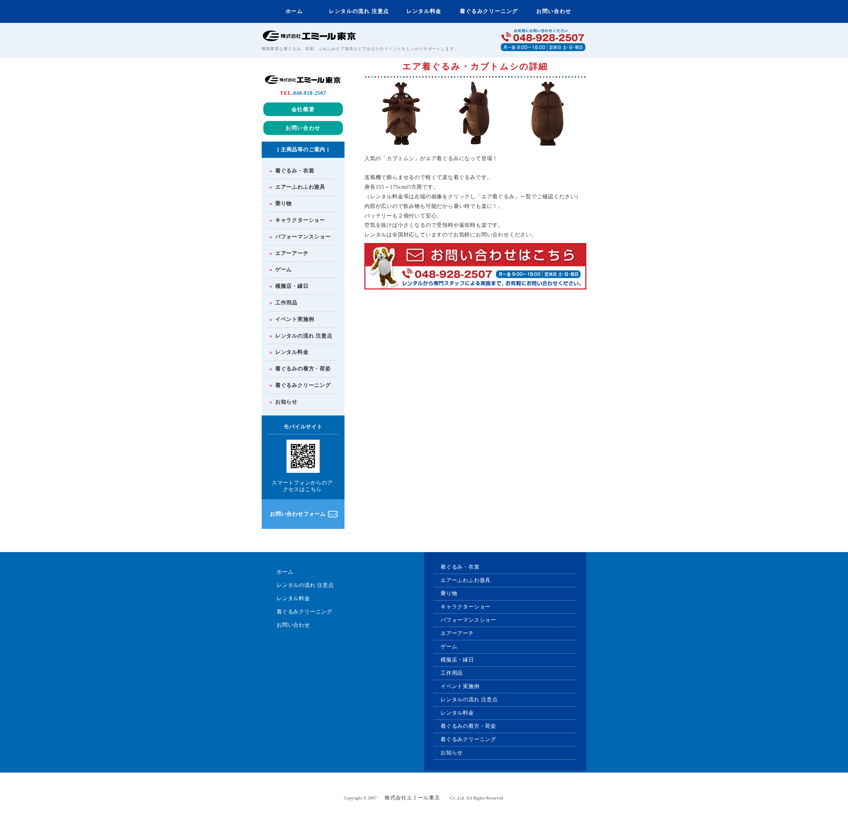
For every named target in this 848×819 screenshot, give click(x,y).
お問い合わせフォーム (298, 514)
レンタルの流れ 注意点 (359, 11)
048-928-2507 (309, 93)
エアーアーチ (292, 253)
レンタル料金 (424, 11)
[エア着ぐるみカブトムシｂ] (547, 140)
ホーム (294, 11)
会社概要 (303, 109)
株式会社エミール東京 (412, 797)
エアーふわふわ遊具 (300, 187)
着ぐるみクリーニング (489, 11)
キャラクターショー (300, 220)
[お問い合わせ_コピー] (475, 286)
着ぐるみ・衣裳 (294, 170)
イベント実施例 (294, 319)
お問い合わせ (553, 11)
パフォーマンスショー (303, 236)
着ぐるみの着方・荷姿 (303, 368)
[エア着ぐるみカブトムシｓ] (474, 140)
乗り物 (283, 203)
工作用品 (286, 302)
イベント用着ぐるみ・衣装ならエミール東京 (311, 35)
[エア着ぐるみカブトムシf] (401, 140)
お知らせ (286, 402)
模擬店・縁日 (292, 286)
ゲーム (283, 269)
